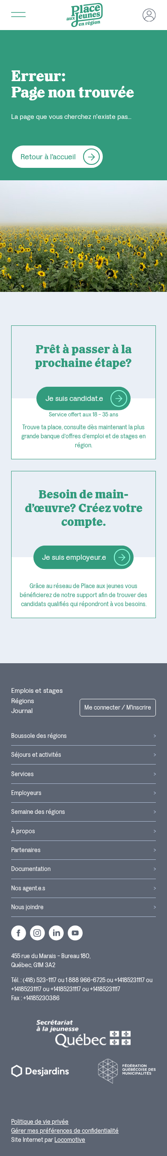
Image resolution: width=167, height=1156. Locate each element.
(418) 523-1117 (40, 980)
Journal (22, 711)
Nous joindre (27, 907)
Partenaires (26, 850)
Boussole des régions (39, 736)
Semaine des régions (38, 812)
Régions (22, 701)
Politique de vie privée (40, 1122)
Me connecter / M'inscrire (117, 708)
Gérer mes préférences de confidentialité (65, 1131)
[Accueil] (84, 15)
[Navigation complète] (18, 15)
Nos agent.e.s (28, 888)
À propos (23, 831)
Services (22, 774)
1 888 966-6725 (85, 980)
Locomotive (69, 1140)
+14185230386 (41, 998)
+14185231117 (129, 980)
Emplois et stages (37, 690)
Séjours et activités (36, 755)
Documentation (31, 869)
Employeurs (26, 793)
